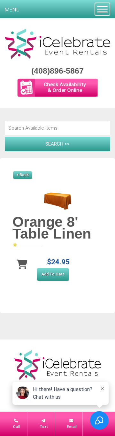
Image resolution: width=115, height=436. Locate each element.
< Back (22, 175)
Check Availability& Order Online (64, 88)
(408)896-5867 (57, 70)
